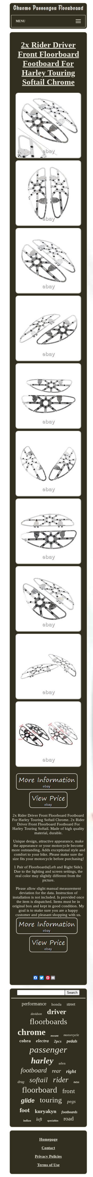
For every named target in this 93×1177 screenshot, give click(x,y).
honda (56, 1004)
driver (56, 1012)
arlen (62, 1063)
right (71, 1071)
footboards (69, 1112)
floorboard (39, 1089)
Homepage (48, 1139)
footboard (34, 1070)
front (68, 1090)
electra (42, 1040)
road (69, 1118)
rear (56, 1071)
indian (27, 1120)
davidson (36, 1014)
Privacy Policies (48, 1156)
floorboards (48, 1021)
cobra (25, 1040)
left (39, 1119)
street (71, 1004)
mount (54, 1035)
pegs (71, 1101)
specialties (52, 1120)
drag (21, 1082)
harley (42, 1060)
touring (51, 1100)
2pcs (57, 1041)
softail (38, 1080)
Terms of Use (48, 1165)
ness (76, 1082)
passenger (48, 1050)
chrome (31, 1032)
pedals (72, 1041)
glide (28, 1100)
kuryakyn (45, 1111)
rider (60, 1079)
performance (34, 1003)
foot (25, 1109)
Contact (48, 1148)
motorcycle (71, 1035)
